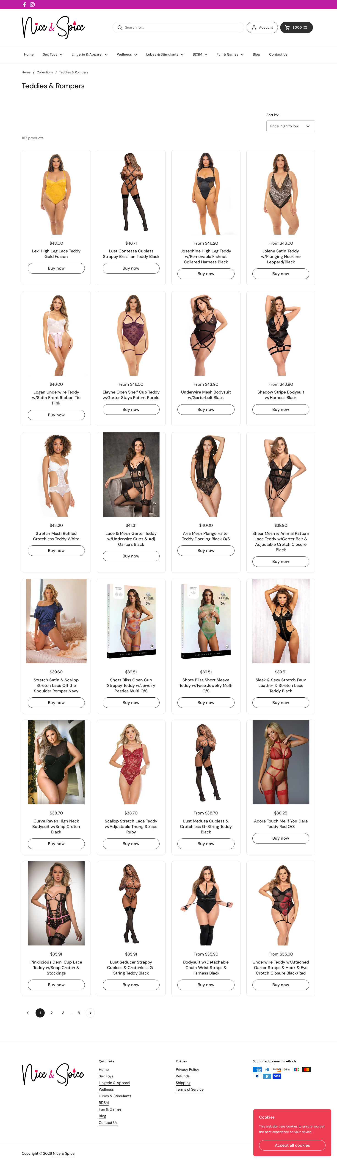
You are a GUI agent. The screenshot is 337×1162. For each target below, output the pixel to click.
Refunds (183, 1076)
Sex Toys (106, 1076)
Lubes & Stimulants (115, 1096)
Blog (102, 1116)
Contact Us (108, 1122)
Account (266, 27)
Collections (45, 72)
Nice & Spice (64, 1153)
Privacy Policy (187, 1069)
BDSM (104, 1102)
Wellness (106, 1089)
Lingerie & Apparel (114, 1082)
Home (26, 72)
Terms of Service (190, 1089)
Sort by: (272, 114)
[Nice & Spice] (53, 27)
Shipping (183, 1082)
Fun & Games (110, 1109)
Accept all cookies (292, 1145)
